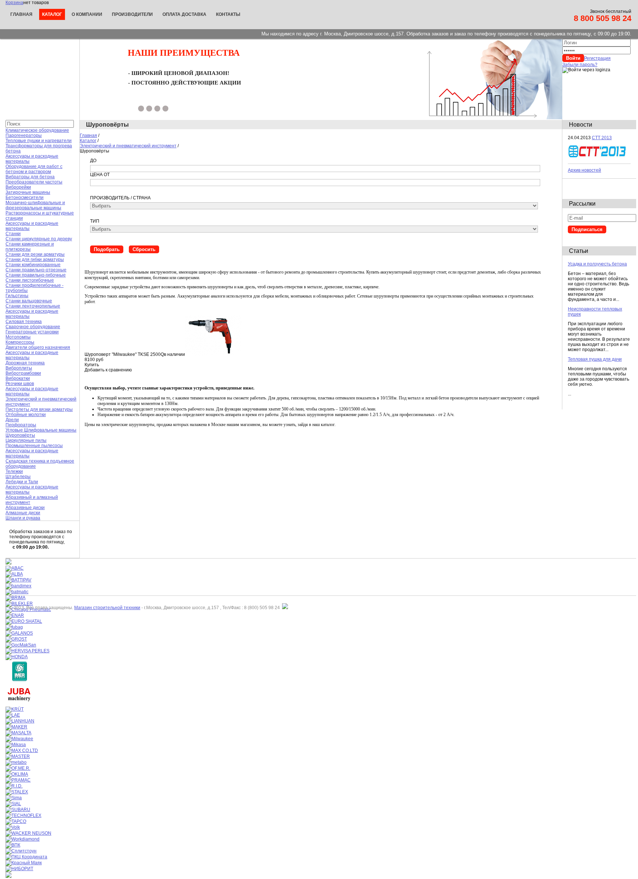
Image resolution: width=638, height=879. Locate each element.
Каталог (52, 14)
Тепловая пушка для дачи (595, 359)
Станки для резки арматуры (35, 254)
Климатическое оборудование (37, 130)
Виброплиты (19, 368)
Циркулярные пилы (26, 440)
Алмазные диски (23, 512)
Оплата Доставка (184, 14)
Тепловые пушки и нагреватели (39, 140)
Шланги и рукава (23, 518)
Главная (21, 14)
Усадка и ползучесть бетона (597, 264)
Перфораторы (21, 425)
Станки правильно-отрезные (36, 269)
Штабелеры (18, 476)
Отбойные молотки (26, 414)
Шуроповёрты (20, 435)
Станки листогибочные (30, 280)
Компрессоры (20, 342)
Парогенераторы (24, 135)
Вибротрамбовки (23, 373)
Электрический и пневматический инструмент (128, 145)
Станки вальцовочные (29, 300)
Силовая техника (24, 321)
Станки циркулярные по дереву (39, 238)
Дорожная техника (25, 362)
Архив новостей (584, 170)
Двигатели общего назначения (38, 347)
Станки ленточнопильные (33, 306)
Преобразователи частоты (34, 182)
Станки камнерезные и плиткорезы (30, 246)
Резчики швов (20, 383)
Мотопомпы (18, 337)
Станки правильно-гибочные (36, 275)
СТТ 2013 (602, 137)
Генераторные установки (32, 331)
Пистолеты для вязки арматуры (39, 409)
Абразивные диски (25, 507)
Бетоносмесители (25, 197)
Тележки (14, 471)
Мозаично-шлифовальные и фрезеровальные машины (35, 205)
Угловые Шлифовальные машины (41, 430)
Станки (13, 233)
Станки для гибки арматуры (35, 259)
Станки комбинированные (33, 264)
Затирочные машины (28, 192)
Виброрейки (18, 187)
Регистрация (597, 58)
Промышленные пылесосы (34, 445)
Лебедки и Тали (22, 481)
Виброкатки (18, 378)
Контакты (228, 14)
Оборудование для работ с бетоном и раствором (34, 169)
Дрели (12, 419)
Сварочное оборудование (33, 326)
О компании (87, 14)
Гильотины (17, 295)
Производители (132, 14)
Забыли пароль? (579, 64)
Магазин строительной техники (107, 607)
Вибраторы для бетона (30, 176)
